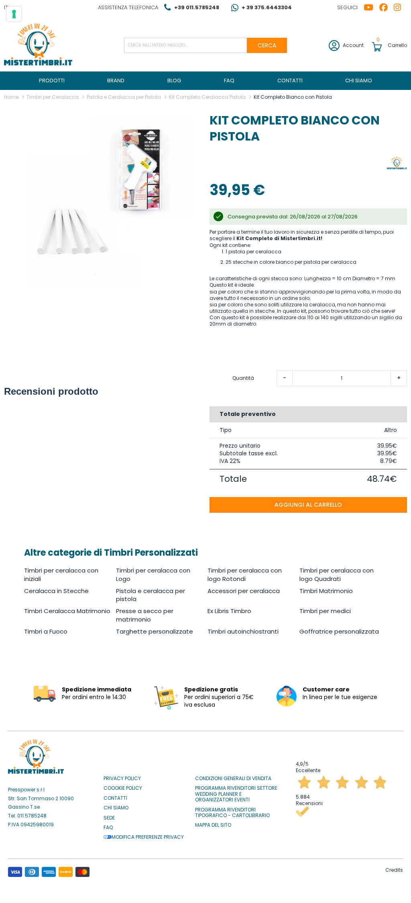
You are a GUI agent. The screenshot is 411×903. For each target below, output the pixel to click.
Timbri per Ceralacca (52, 97)
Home (11, 97)
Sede (109, 818)
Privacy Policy (122, 778)
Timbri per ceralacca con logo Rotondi (245, 574)
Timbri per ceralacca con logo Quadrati (336, 574)
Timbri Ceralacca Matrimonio (67, 611)
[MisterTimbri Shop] (38, 45)
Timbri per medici (325, 611)
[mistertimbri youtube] (371, 7)
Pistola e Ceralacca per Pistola (124, 97)
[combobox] (205, 45)
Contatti (115, 798)
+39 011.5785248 (196, 7)
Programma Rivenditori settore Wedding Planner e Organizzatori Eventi (236, 794)
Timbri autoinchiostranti (243, 631)
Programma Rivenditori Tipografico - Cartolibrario (232, 813)
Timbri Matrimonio (326, 591)
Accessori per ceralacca (244, 591)
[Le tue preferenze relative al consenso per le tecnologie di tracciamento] (14, 14)
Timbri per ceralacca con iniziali (61, 574)
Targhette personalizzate (154, 631)
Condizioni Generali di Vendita (233, 778)
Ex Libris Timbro (229, 611)
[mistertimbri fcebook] (386, 7)
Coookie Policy (123, 788)
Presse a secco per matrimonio (144, 615)
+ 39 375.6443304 (267, 7)
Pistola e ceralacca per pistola (150, 595)
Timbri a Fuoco (45, 631)
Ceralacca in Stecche (56, 591)
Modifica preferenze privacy (148, 837)
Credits (394, 869)
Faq (108, 827)
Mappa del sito (213, 825)
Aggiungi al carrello (308, 505)
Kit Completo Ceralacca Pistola (207, 97)
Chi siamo (116, 808)
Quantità (243, 378)
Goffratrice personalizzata (339, 631)
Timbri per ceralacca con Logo (153, 574)
